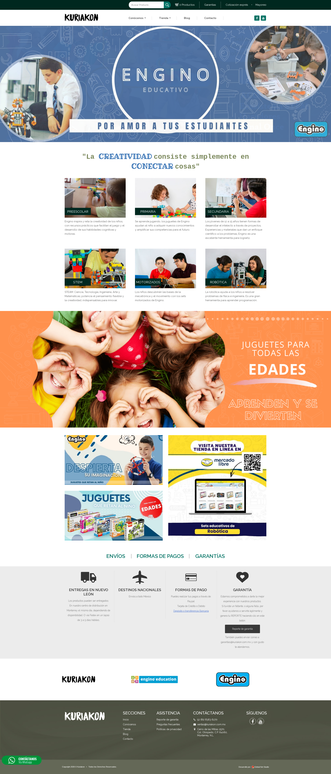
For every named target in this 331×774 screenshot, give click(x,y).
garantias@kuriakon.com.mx (236, 642)
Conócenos (136, 18)
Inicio (126, 719)
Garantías (210, 4)
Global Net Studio (261, 767)
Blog (187, 18)
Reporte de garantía (242, 628)
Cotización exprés (237, 4)
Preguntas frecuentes (168, 724)
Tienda (163, 18)
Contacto (210, 18)
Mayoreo (260, 4)
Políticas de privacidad (169, 729)
